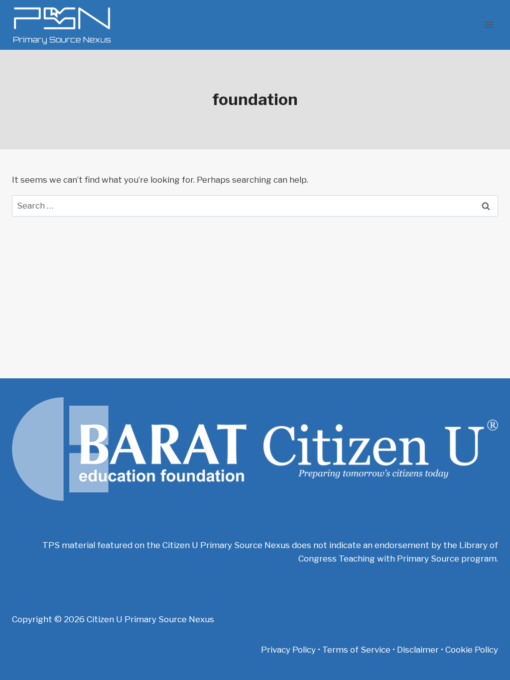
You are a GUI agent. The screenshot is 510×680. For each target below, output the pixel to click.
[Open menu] (489, 24)
